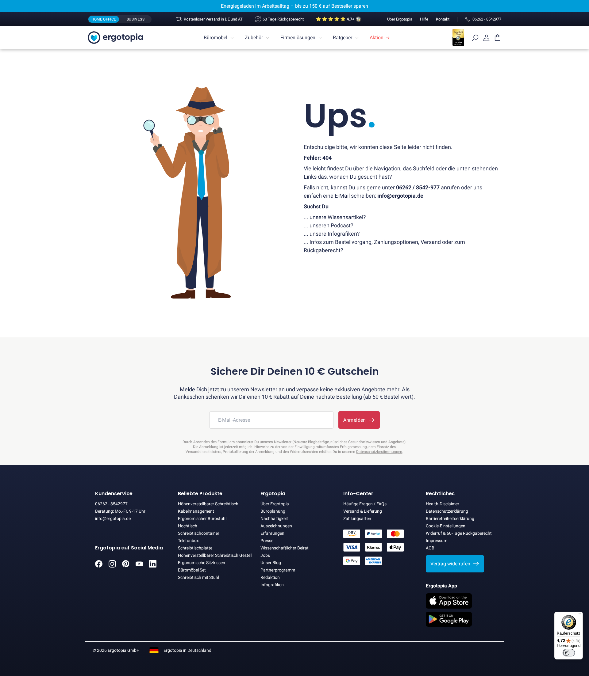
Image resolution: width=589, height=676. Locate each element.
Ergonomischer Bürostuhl (202, 518)
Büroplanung (272, 511)
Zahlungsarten (357, 518)
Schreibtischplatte (195, 547)
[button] (455, 563)
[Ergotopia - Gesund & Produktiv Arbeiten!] (115, 37)
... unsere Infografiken (330, 233)
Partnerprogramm (277, 570)
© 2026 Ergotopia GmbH (116, 650)
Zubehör (254, 37)
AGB (430, 547)
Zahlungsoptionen (396, 242)
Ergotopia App (441, 586)
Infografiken (272, 584)
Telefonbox (188, 540)
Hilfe (424, 19)
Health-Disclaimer (442, 503)
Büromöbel (215, 37)
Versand (431, 242)
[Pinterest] (125, 566)
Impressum (436, 540)
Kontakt (442, 19)
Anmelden (356, 420)
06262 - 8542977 (111, 503)
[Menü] (579, 615)
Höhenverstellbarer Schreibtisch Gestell (215, 555)
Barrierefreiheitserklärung (450, 518)
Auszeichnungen (276, 525)
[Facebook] (98, 566)
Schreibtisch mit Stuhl (198, 577)
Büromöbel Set (192, 570)
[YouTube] (139, 566)
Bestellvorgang (353, 242)
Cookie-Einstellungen (445, 525)
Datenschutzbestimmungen (379, 452)
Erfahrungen (272, 533)
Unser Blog (270, 562)
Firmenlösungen (297, 37)
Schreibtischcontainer (198, 533)
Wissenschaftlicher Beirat (284, 547)
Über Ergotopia (399, 19)
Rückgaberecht (322, 250)
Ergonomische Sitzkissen (201, 562)
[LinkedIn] (152, 566)
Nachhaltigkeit (274, 518)
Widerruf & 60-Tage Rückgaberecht (459, 533)
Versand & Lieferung (362, 511)
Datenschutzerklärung (447, 511)
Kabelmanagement (196, 511)
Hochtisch (187, 525)
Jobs (265, 555)
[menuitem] (220, 38)
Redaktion (270, 577)
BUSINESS (135, 19)
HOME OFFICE (103, 19)
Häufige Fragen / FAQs (365, 503)
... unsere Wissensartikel (333, 217)
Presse (266, 540)
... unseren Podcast (327, 225)
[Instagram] (112, 566)
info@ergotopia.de (113, 518)
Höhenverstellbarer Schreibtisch (208, 503)
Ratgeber (342, 37)
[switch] (569, 652)
